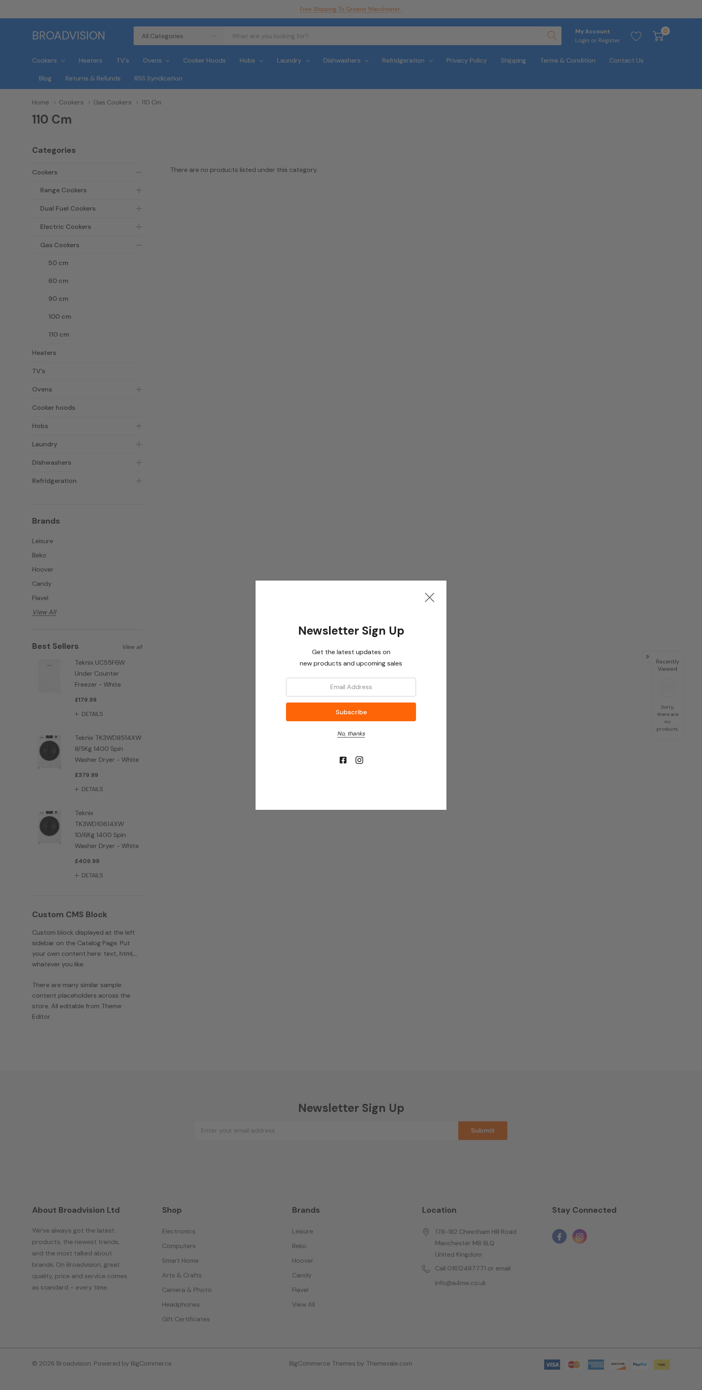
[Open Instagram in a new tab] (359, 760)
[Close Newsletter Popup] (429, 597)
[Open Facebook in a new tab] (343, 760)
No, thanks (351, 733)
